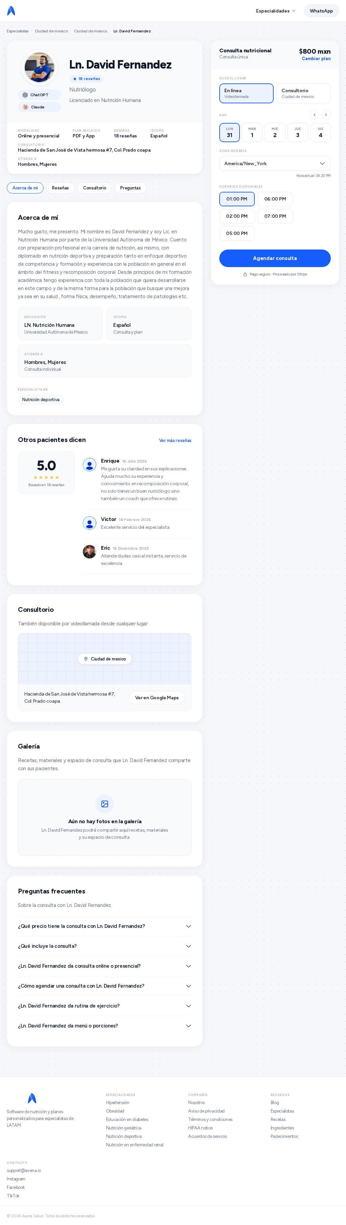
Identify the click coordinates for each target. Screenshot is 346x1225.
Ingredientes (282, 1127)
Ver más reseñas (175, 440)
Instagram (16, 1178)
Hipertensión (117, 1102)
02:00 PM (237, 216)
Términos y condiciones (210, 1119)
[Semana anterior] (314, 115)
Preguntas (130, 187)
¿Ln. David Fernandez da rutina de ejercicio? (69, 1006)
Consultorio (94, 187)
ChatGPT (39, 95)
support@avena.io (24, 1170)
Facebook (15, 1187)
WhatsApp (321, 11)
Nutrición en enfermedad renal (135, 1144)
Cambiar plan (316, 58)
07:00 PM (275, 216)
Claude (38, 107)
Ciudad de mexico (51, 31)
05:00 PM (237, 233)
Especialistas (17, 31)
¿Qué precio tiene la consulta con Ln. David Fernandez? (81, 926)
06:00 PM (275, 199)
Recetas (278, 1119)
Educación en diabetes (127, 1119)
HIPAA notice (200, 1127)
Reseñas (60, 187)
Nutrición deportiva (124, 1136)
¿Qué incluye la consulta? (47, 946)
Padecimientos (284, 1136)
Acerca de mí (25, 187)
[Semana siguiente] (326, 115)
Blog (275, 1102)
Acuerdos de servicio (207, 1136)
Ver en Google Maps (157, 698)
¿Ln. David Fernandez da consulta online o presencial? (79, 966)
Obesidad (115, 1111)
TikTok (13, 1195)
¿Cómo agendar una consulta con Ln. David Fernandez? (81, 986)
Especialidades (272, 11)
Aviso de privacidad (206, 1111)
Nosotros (196, 1102)
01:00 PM (236, 199)
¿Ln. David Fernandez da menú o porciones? (68, 1026)
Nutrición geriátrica (124, 1127)
